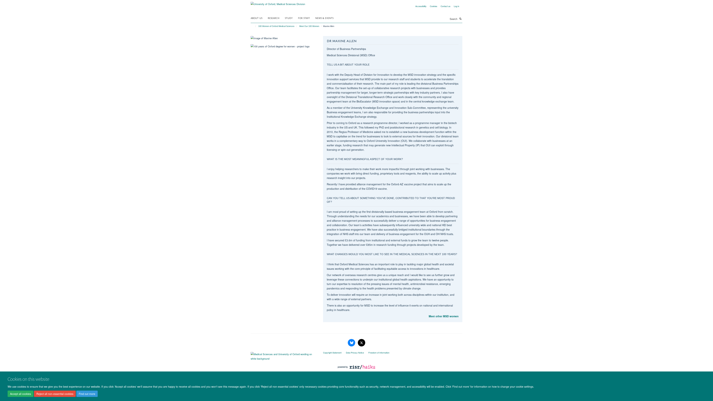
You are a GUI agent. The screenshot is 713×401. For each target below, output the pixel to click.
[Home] (253, 26)
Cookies (433, 6)
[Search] (460, 19)
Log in (456, 6)
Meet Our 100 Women (309, 26)
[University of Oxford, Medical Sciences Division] (278, 2)
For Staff (304, 17)
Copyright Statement (332, 352)
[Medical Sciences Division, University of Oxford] (284, 355)
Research (273, 17)
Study (289, 17)
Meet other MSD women (444, 316)
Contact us (445, 6)
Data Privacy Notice (355, 352)
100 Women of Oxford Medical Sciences (276, 26)
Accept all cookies (20, 394)
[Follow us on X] (361, 343)
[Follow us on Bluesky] (352, 343)
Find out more (87, 394)
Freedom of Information (378, 352)
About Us (256, 17)
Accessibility (421, 6)
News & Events (324, 17)
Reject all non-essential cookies (54, 394)
